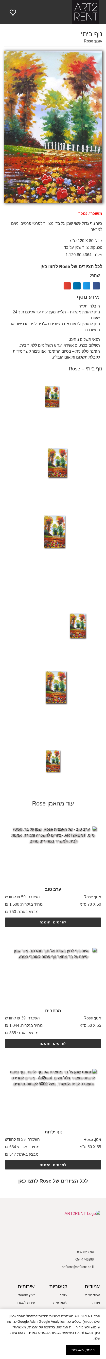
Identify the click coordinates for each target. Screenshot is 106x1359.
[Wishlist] (13, 12)
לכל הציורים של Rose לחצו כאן (71, 266)
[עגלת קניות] (24, 12)
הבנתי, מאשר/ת (83, 1350)
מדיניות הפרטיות (22, 1333)
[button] (53, 12)
